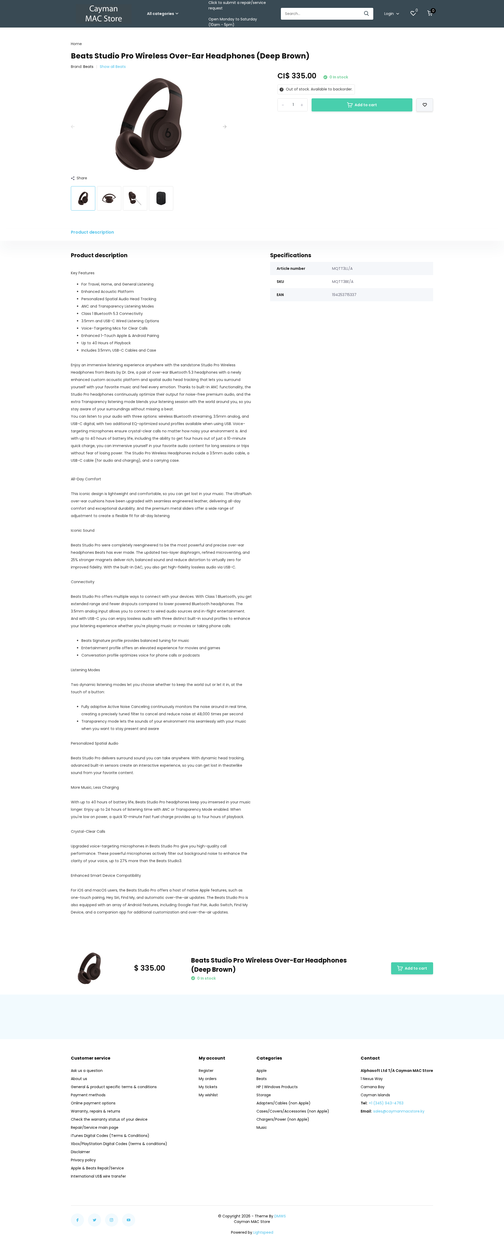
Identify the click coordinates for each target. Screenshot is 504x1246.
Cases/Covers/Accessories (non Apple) (292, 1111)
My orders (208, 1078)
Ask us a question (87, 1070)
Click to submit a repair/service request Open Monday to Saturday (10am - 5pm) (237, 13)
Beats (88, 66)
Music (261, 1127)
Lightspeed (263, 1232)
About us (79, 1078)
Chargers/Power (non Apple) (282, 1119)
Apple (261, 1070)
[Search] (366, 14)
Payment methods (88, 1095)
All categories (160, 13)
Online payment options (93, 1103)
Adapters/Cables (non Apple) (283, 1103)
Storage (263, 1095)
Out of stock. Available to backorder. (319, 89)
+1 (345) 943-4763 (386, 1103)
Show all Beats (113, 66)
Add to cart (366, 105)
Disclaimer (80, 1151)
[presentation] (73, 127)
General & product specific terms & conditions (114, 1086)
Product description (92, 232)
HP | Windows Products (277, 1086)
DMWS (280, 1216)
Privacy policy (83, 1160)
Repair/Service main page (94, 1127)
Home (76, 43)
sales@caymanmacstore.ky (398, 1111)
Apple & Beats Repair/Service (97, 1168)
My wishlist (208, 1095)
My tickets (208, 1086)
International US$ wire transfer (98, 1176)
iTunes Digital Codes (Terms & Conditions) (110, 1135)
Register (206, 1070)
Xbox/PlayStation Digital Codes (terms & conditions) (119, 1143)
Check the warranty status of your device (109, 1119)
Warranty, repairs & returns (95, 1111)
